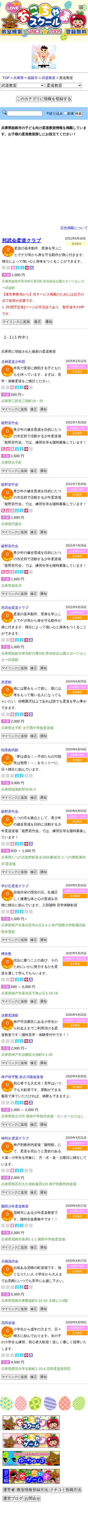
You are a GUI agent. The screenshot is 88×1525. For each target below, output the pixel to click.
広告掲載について (74, 228)
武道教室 (48, 78)
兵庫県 (18, 78)
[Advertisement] (44, 181)
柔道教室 (77, 371)
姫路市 (33, 78)
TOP (6, 78)
